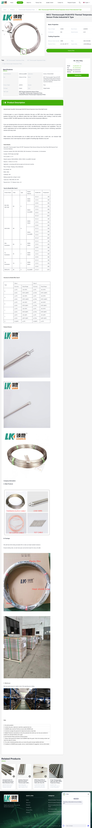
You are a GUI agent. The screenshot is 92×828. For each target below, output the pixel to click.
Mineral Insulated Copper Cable (55, 811)
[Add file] (64, 825)
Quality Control (49, 2)
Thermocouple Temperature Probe (56, 814)
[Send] (88, 825)
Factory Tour (39, 2)
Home (11, 2)
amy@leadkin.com (77, 65)
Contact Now (8, 787)
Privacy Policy (29, 809)
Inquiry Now (78, 75)
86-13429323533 (77, 67)
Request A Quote (72, 2)
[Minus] (88, 794)
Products (20, 2)
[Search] (79, 2)
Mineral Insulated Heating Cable (55, 802)
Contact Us (60, 2)
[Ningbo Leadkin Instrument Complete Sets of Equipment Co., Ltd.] (4, 2)
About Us (29, 2)
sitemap (28, 812)
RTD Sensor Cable (52, 809)
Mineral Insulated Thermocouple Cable (57, 800)
